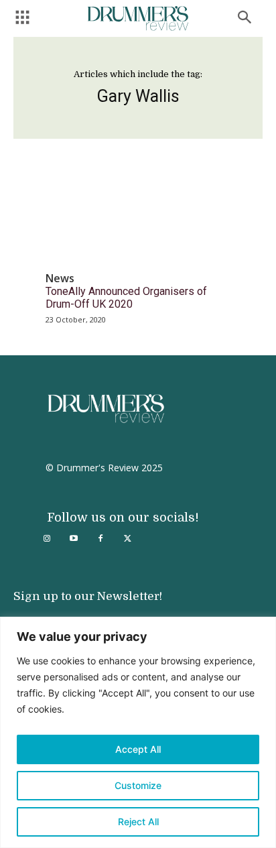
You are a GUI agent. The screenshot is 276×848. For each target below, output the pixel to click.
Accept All (138, 749)
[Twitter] (127, 539)
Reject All (138, 821)
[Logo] (138, 18)
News (60, 278)
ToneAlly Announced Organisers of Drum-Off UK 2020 (126, 297)
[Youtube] (74, 539)
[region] (138, 732)
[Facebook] (100, 539)
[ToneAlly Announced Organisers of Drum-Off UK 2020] (138, 217)
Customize (138, 785)
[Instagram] (47, 539)
